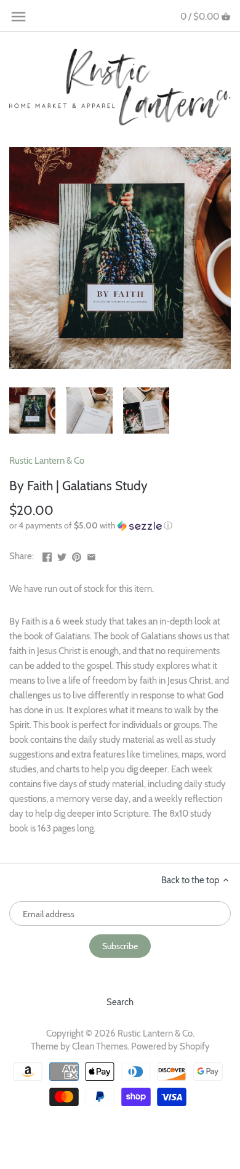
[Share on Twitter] (61, 554)
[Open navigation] (18, 16)
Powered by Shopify (170, 1046)
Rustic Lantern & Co (46, 460)
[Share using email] (91, 554)
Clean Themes (99, 1046)
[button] (120, 526)
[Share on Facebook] (47, 554)
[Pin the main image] (76, 554)
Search (120, 1002)
